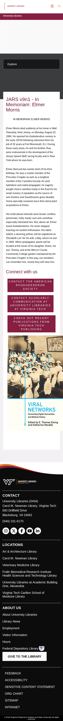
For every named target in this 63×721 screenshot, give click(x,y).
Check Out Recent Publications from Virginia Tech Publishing (31, 324)
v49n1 (5, 45)
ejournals (6, 27)
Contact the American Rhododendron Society (30, 285)
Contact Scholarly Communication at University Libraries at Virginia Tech (30, 303)
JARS (5, 36)
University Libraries (12, 16)
